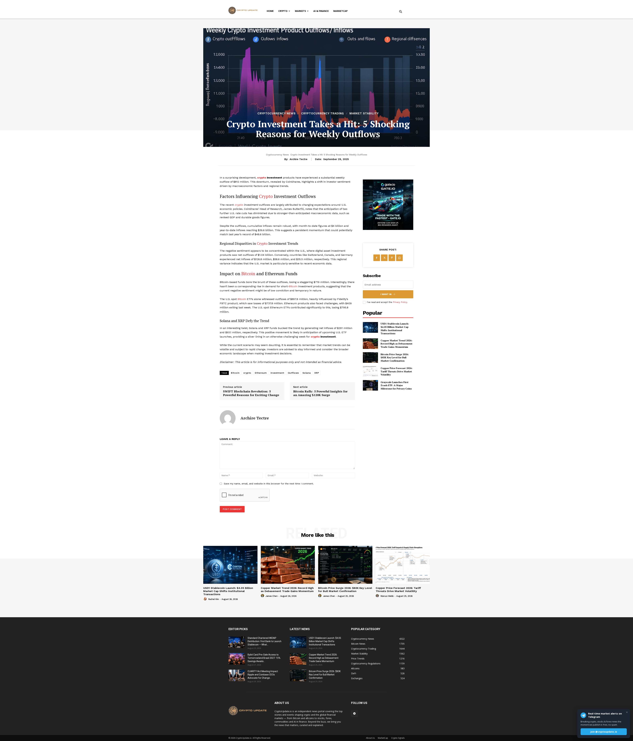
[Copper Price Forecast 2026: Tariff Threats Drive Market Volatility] (370, 371)
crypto (261, 177)
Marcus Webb (387, 596)
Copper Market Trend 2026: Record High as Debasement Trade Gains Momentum (396, 343)
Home (270, 11)
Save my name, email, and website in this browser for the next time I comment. (269, 483)
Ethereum (261, 372)
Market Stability (364, 113)
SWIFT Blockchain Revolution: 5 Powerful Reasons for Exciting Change (251, 393)
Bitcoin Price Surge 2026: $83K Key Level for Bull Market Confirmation (395, 357)
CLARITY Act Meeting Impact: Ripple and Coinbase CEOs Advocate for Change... (263, 674)
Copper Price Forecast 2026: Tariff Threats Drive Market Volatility (396, 371)
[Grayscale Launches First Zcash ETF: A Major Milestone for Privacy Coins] (370, 385)
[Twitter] (384, 257)
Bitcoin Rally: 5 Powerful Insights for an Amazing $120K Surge (320, 393)
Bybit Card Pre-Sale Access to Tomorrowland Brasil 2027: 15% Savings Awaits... (264, 658)
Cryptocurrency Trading (322, 113)
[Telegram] (354, 713)
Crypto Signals (398, 738)
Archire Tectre (298, 159)
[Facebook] (376, 257)
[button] (401, 12)
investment (277, 372)
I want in (386, 294)
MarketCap (340, 11)
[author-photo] (205, 599)
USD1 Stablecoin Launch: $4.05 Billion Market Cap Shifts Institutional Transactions (395, 328)
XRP (316, 372)
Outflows (293, 372)
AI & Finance (321, 11)
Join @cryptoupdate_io (603, 731)
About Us (370, 738)
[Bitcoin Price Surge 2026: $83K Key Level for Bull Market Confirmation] (370, 357)
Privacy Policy (400, 302)
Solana (306, 372)
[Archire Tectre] (228, 418)
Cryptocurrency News (276, 113)
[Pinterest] (392, 257)
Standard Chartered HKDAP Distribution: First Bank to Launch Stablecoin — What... (264, 641)
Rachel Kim (213, 599)
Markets (300, 11)
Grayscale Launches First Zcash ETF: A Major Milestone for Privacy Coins (396, 385)
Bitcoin (248, 274)
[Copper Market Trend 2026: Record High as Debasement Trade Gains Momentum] (370, 343)
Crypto (282, 11)
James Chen (271, 596)
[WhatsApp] (399, 257)
